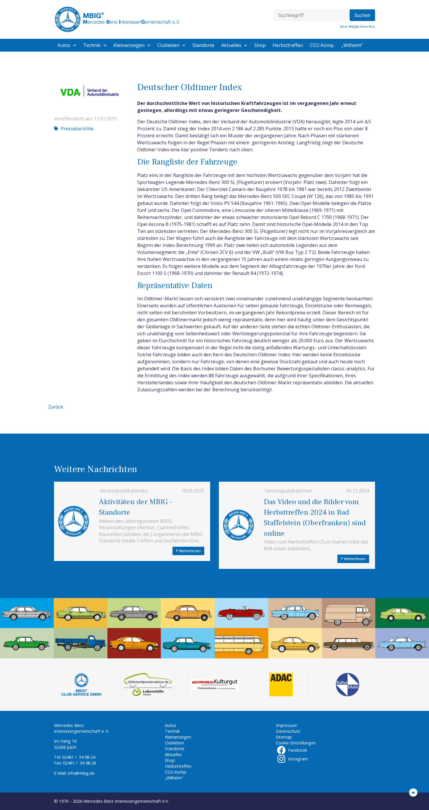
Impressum (286, 725)
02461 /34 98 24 (78, 757)
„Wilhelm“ (352, 45)
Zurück (55, 407)
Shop (260, 45)
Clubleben (168, 45)
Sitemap (284, 737)
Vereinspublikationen (123, 491)
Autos (63, 45)
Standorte (203, 45)
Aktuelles (231, 45)
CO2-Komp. (322, 45)
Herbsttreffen (288, 45)
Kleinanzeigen (129, 45)
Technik (92, 45)
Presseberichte (77, 128)
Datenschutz (288, 731)
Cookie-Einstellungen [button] (296, 743)
